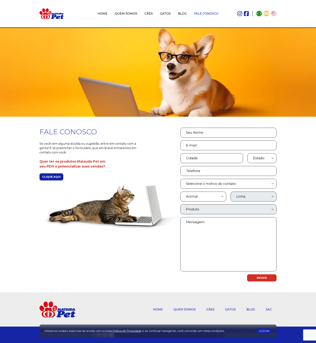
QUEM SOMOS (126, 13)
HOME (103, 13)
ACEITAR (264, 330)
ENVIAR (262, 277)
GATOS (165, 13)
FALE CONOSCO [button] (206, 13)
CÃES (148, 13)
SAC (269, 309)
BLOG (182, 13)
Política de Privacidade (126, 331)
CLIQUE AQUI (51, 176)
